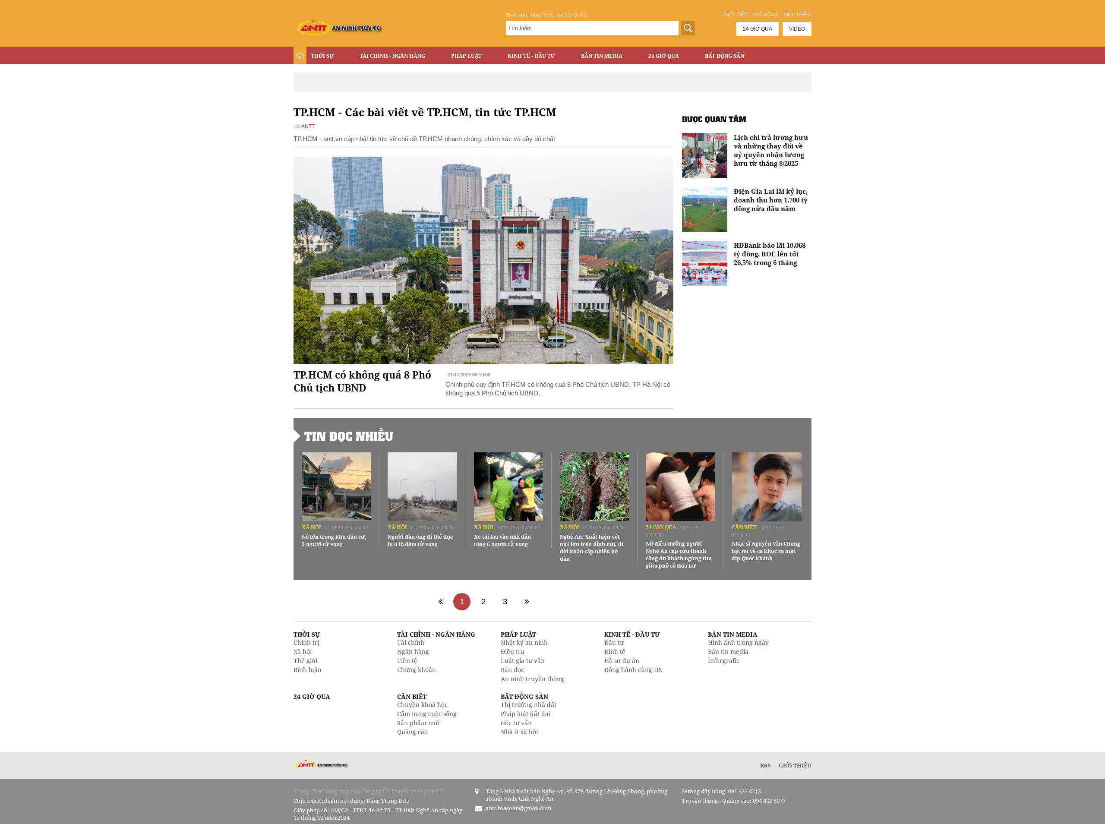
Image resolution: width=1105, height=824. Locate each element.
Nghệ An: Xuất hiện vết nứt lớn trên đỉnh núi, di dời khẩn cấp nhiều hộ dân (591, 547)
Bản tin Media (601, 56)
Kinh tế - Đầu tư (531, 56)
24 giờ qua (757, 29)
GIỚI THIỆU (795, 765)
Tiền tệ (407, 661)
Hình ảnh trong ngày (738, 642)
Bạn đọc (512, 670)
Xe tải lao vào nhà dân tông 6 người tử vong (502, 540)
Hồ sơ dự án (621, 661)
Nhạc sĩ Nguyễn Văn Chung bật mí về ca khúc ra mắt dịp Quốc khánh (766, 551)
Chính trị (306, 642)
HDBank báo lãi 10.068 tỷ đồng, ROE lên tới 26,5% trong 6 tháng (769, 254)
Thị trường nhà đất (528, 705)
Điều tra (512, 651)
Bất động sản (724, 56)
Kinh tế (614, 651)
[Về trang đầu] (440, 601)
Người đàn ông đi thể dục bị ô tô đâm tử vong (420, 540)
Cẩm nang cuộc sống (427, 714)
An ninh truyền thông (532, 679)
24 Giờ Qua (663, 56)
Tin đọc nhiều (348, 436)
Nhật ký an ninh (524, 642)
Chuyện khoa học (422, 705)
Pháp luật (466, 56)
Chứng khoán (416, 670)
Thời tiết (735, 15)
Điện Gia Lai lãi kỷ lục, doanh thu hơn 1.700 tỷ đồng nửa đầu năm (771, 200)
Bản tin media (728, 651)
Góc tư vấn (516, 723)
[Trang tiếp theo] (526, 601)
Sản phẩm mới (418, 723)
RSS (765, 765)
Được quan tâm (714, 119)
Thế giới (305, 661)
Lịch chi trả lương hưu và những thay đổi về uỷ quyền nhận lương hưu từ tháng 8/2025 (771, 150)
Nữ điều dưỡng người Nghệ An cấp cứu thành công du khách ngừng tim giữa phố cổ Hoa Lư (679, 554)
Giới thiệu (797, 15)
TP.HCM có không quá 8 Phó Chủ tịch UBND (362, 381)
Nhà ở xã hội (519, 732)
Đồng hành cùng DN (633, 670)
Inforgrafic (723, 661)
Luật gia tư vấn (523, 661)
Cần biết (744, 527)
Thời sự (322, 56)
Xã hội (311, 527)
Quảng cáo (412, 732)
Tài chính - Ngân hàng (392, 56)
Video (797, 29)
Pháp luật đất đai (525, 714)
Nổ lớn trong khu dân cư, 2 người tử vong (334, 540)
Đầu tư (614, 642)
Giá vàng (765, 15)
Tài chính (410, 642)
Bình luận (308, 670)
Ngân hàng (413, 651)
